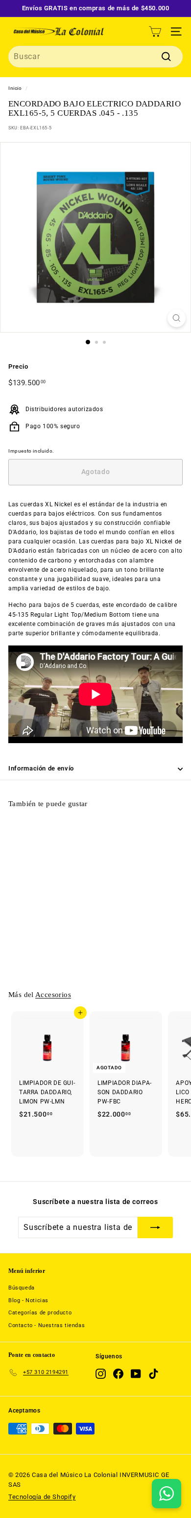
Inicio (15, 88)
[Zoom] (176, 318)
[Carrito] (155, 31)
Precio (18, 366)
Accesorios (53, 994)
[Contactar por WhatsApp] (166, 1493)
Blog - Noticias (28, 1300)
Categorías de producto (40, 1313)
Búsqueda (21, 1288)
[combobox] (95, 56)
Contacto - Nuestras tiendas (46, 1325)
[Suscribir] (155, 1227)
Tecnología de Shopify (42, 1496)
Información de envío (41, 768)
